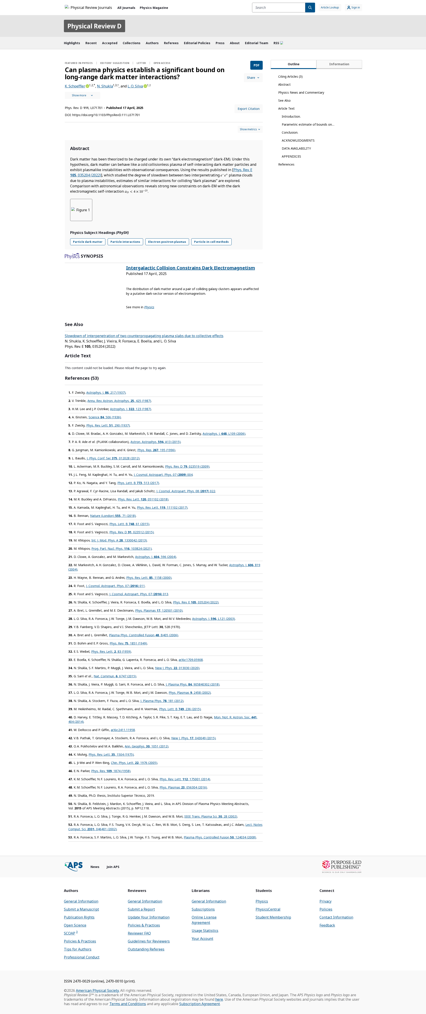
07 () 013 (138, 594)
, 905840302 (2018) (192, 684)
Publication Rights (79, 917)
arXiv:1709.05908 (191, 660)
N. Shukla (105, 86)
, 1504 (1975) (111, 754)
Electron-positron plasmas (167, 242)
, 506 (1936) (105, 417)
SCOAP (71, 933)
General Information (81, 901)
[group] (163, 212)
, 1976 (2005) (134, 763)
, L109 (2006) (224, 433)
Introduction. (291, 116)
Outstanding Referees (146, 949)
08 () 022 (185, 491)
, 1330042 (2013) (119, 540)
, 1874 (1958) (110, 771)
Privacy (325, 901)
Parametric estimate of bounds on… (308, 124)
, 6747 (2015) (115, 676)
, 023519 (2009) (187, 466)
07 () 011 (115, 586)
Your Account (202, 938)
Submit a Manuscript (81, 909)
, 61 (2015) (129, 524)
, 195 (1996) (156, 450)
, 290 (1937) (108, 425)
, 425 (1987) (119, 401)
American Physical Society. (97, 990)
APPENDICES (291, 156)
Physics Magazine (154, 8)
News (95, 867)
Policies (326, 909)
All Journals (126, 8)
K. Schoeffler (75, 86)
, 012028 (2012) (113, 458)
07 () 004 (163, 474)
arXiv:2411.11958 (123, 730)
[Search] (310, 7)
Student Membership (273, 917)
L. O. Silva (135, 86)
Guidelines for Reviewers (149, 941)
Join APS (112, 867)
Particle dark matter (88, 242)
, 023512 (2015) (131, 532)
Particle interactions (125, 242)
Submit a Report (141, 909)
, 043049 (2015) (193, 738)
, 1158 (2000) (149, 577)
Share (251, 77)
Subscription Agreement (199, 1003)
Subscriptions (203, 909)
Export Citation (249, 109)
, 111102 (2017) (162, 507)
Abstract (284, 84)
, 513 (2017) (138, 483)
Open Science (75, 925)
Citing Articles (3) (290, 76)
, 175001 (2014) (185, 779)
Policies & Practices (80, 941)
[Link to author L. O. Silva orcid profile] (145, 85)
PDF (256, 65)
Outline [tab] (294, 64)
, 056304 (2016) (183, 787)
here (219, 999)
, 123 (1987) (130, 409)
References (286, 164)
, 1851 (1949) (128, 643)
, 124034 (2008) (220, 837)
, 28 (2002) (210, 816)
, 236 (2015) (180, 709)
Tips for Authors (77, 949)
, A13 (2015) (155, 442)
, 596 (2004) (155, 557)
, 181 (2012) (161, 701)
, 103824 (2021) (121, 548)
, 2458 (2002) (190, 692)
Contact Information (336, 917)
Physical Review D (94, 26)
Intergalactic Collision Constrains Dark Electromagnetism (190, 268)
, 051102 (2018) (143, 499)
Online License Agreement (204, 920)
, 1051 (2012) (146, 746)
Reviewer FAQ (139, 933)
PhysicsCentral (268, 909)
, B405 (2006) (143, 635)
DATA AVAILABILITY (296, 148)
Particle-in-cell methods (211, 242)
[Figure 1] (81, 210)
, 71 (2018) (113, 516)
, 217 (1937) (106, 392)
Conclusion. (290, 132)
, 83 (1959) (111, 651)
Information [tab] (339, 64)
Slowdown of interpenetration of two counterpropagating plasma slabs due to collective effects (144, 335)
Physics (262, 901)
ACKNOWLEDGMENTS (298, 140)
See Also (284, 100)
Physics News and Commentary (301, 92)
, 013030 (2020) (177, 668)
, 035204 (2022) (196, 602)
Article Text (286, 108)
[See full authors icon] (82, 95)
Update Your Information (149, 917)
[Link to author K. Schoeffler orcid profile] (87, 85)
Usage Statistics (205, 930)
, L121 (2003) (213, 619)
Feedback (327, 925)
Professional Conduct (81, 957)
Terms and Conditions (127, 1003)
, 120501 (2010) (159, 610)
